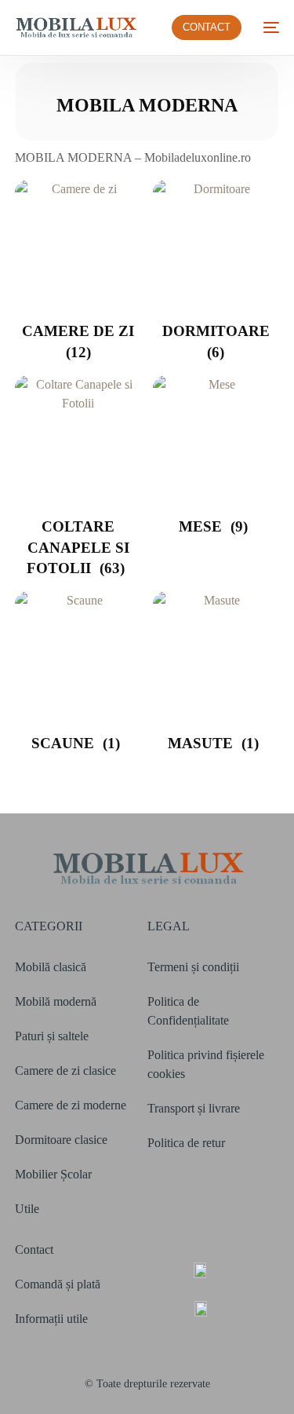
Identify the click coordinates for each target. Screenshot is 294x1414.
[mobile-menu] (268, 27)
